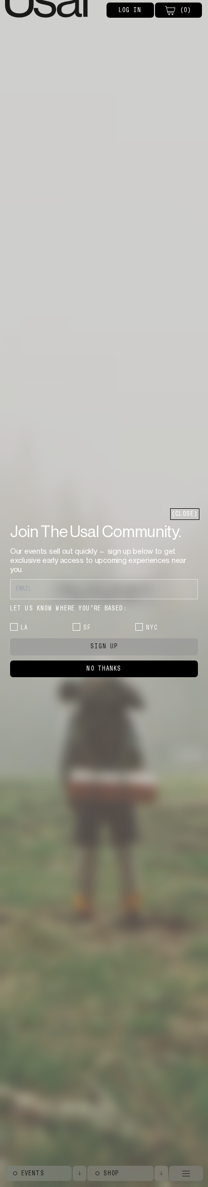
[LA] (14, 627)
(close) (185, 513)
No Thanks (103, 668)
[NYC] (139, 627)
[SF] (76, 627)
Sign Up (104, 646)
